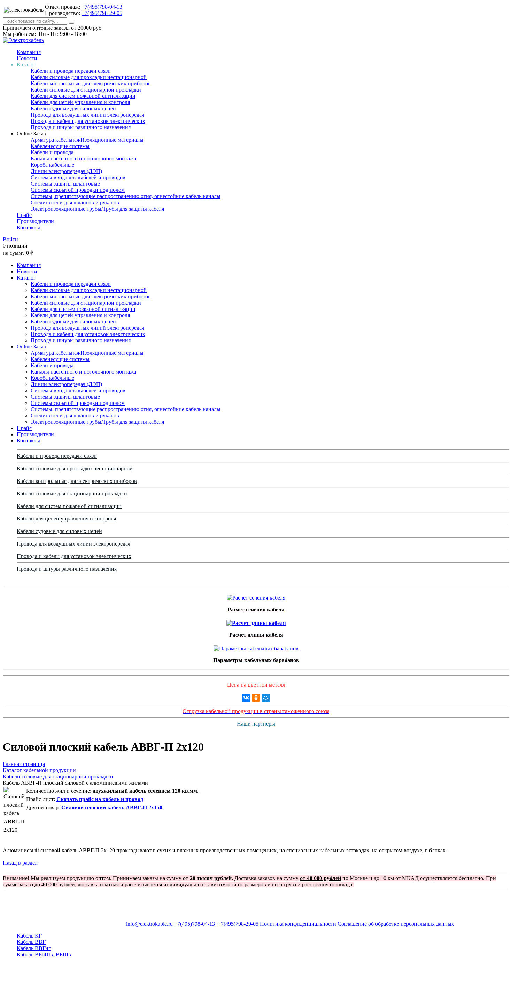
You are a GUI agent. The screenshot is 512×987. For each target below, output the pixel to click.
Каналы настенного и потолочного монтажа (83, 159)
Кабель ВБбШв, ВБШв (44, 954)
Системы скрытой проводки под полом (78, 190)
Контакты (28, 227)
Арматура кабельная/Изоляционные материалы (87, 140)
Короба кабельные (52, 165)
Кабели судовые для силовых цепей (73, 108)
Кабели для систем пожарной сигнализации (83, 96)
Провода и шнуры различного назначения (81, 127)
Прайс (24, 215)
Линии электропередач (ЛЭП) (66, 171)
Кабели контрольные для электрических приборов (91, 83)
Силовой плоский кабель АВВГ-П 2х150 (111, 807)
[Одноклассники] (256, 698)
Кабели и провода (52, 152)
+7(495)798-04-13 (102, 7)
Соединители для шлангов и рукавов (75, 202)
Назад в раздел (20, 863)
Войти (10, 239)
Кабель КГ (29, 936)
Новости (27, 58)
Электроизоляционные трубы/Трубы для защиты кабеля (97, 209)
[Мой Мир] (266, 698)
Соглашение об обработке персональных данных (396, 924)
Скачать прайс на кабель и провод (99, 799)
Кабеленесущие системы (60, 146)
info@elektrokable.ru (149, 924)
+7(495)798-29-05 (102, 13)
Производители (35, 221)
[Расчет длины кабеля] (256, 621)
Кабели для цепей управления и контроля (80, 102)
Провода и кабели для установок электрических (88, 121)
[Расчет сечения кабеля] (256, 596)
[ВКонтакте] (246, 698)
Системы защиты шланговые (65, 184)
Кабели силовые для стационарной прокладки (86, 90)
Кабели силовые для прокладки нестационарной (89, 77)
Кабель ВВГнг (34, 948)
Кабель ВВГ (31, 942)
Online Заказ (31, 347)
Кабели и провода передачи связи (71, 71)
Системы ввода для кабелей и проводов (78, 177)
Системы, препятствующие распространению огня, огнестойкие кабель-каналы (125, 196)
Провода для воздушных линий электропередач (87, 115)
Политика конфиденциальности (298, 924)
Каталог (26, 278)
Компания (29, 52)
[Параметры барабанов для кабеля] (256, 647)
